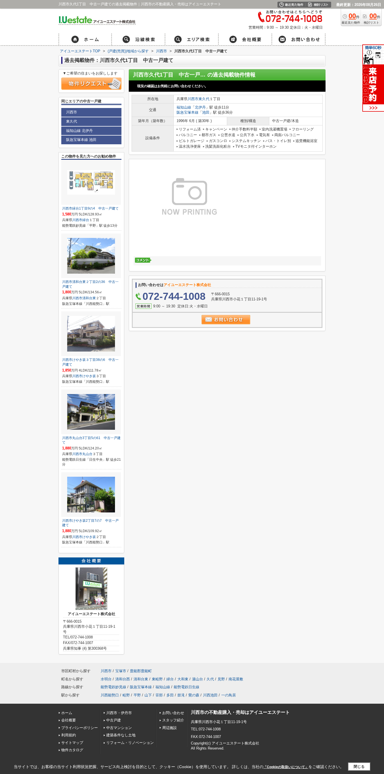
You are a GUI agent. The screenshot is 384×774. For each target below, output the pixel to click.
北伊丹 (200, 107)
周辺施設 (169, 728)
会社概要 (68, 720)
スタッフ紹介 (173, 720)
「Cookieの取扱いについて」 (285, 767)
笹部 (159, 695)
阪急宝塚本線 (187, 112)
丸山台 (87, 454)
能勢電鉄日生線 (186, 687)
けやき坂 (89, 376)
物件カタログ (72, 750)
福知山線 (184, 107)
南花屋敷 (236, 679)
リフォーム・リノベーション (130, 743)
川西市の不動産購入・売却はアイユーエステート (240, 712)
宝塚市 (120, 671)
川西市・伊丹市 (119, 713)
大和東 (182, 679)
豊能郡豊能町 (141, 671)
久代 (210, 679)
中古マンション (119, 728)
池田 (205, 112)
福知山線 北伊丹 (79, 131)
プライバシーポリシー (79, 728)
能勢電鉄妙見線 (113, 687)
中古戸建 (113, 720)
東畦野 (157, 679)
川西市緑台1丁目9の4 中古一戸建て (90, 208)
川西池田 (210, 695)
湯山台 (197, 679)
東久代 (203, 99)
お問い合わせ (173, 713)
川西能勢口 (110, 695)
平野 (137, 695)
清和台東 (89, 298)
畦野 (126, 695)
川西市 (193, 99)
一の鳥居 (228, 695)
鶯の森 (193, 695)
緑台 (85, 220)
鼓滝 (181, 695)
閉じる (359, 766)
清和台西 (122, 679)
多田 (170, 695)
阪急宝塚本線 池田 (81, 140)
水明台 (106, 679)
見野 (221, 679)
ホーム (66, 713)
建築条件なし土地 (120, 735)
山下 (148, 695)
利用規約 (68, 735)
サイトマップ (72, 743)
